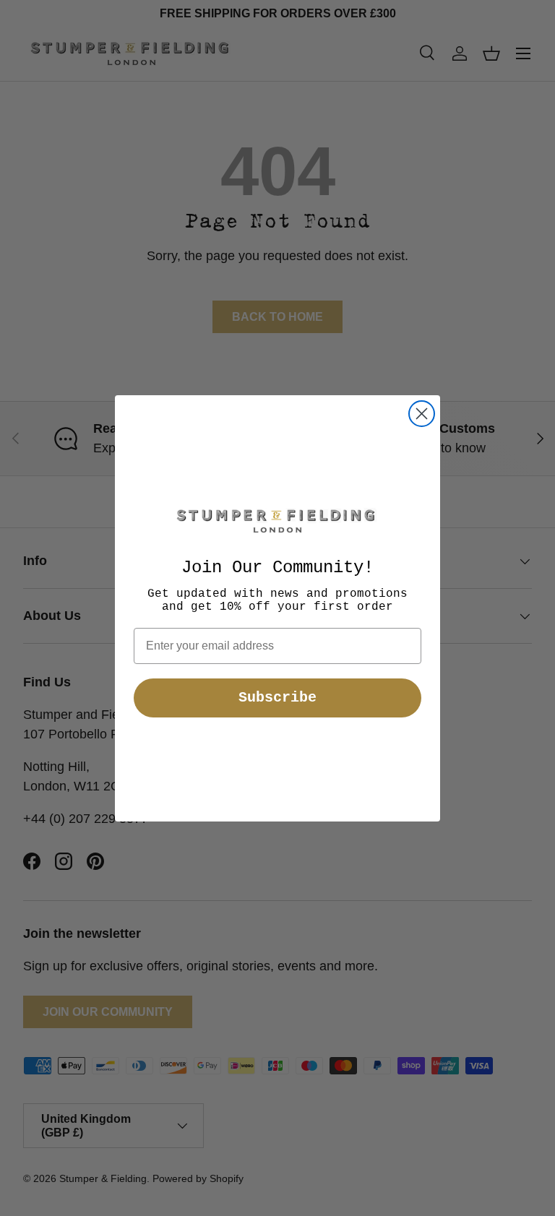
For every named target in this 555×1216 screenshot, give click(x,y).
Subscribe (277, 697)
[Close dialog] (421, 413)
